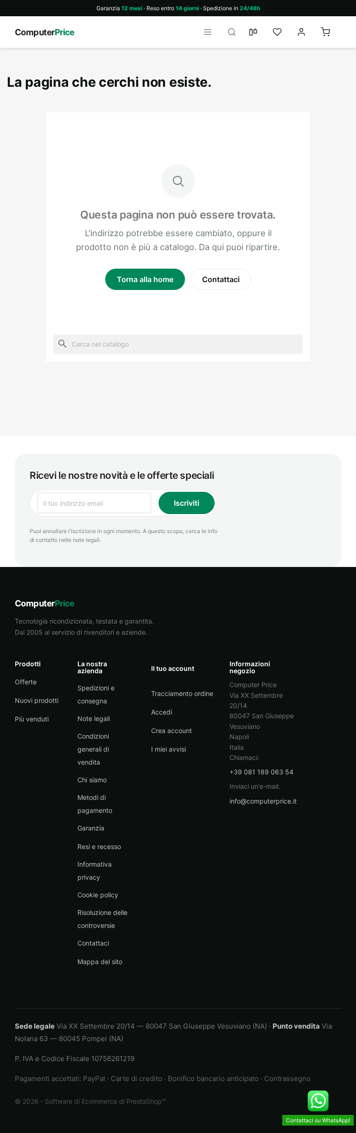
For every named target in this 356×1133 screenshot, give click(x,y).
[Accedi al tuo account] (307, 32)
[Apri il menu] (210, 32)
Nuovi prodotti (36, 700)
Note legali (93, 718)
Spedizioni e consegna (95, 694)
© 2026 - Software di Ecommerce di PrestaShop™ (90, 1101)
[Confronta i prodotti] (258, 32)
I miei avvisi (168, 749)
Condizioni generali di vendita (93, 749)
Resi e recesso (99, 846)
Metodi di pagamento (94, 803)
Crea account (171, 730)
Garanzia (90, 828)
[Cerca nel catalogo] (234, 32)
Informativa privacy (94, 870)
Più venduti (32, 719)
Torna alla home (145, 279)
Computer (45, 32)
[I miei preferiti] (283, 32)
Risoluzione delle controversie (102, 918)
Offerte (26, 682)
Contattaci (221, 279)
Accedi (161, 712)
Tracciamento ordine (182, 693)
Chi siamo (92, 780)
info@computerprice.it (263, 801)
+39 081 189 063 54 (261, 772)
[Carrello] (331, 32)
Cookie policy (97, 895)
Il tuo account (172, 668)
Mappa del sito (99, 962)
